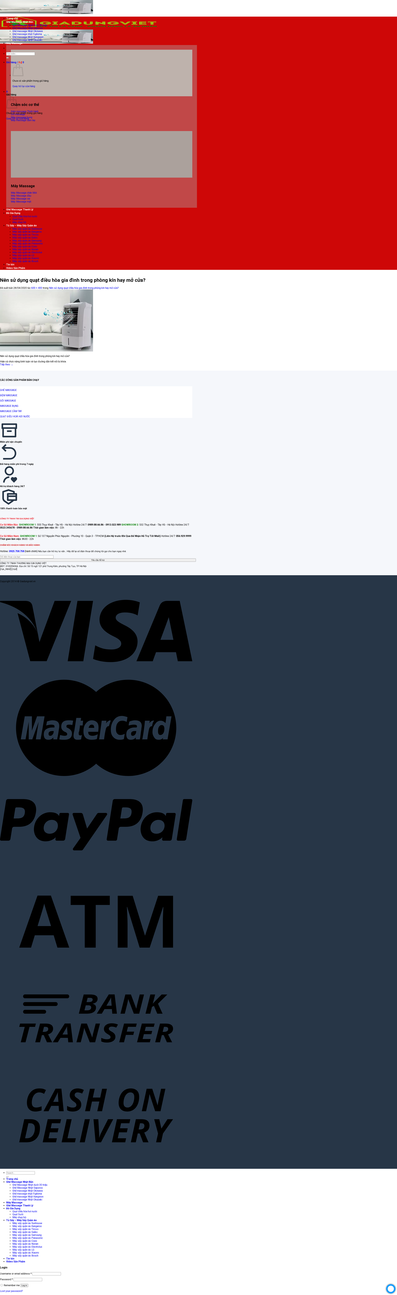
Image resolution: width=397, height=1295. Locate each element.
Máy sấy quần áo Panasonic (27, 243)
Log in (24, 1285)
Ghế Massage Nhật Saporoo (27, 28)
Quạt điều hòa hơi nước (24, 216)
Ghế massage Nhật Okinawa (27, 31)
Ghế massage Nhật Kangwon (27, 37)
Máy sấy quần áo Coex (24, 246)
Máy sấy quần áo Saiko (25, 237)
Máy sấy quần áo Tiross (25, 234)
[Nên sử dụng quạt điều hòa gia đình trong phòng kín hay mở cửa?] (46, 350)
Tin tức (10, 264)
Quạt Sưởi (17, 219)
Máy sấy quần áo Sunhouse (27, 228)
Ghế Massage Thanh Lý (19, 209)
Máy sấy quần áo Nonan (25, 249)
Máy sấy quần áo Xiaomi (25, 258)
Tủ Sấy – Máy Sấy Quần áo (21, 225)
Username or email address (16, 1273)
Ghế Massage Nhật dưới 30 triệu (29, 25)
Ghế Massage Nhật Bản (19, 21)
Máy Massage (14, 43)
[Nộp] (7, 57)
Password (6, 1279)
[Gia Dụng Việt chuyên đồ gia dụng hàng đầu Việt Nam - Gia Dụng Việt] (79, 28)
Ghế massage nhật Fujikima (27, 34)
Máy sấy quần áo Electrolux (27, 252)
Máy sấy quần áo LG (23, 255)
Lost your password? (11, 1291)
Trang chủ (12, 18)
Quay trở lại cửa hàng (23, 86)
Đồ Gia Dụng (13, 213)
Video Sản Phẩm (15, 268)
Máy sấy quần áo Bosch (25, 261)
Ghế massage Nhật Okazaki (27, 40)
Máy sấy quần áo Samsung (27, 240)
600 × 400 (36, 287)
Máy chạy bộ (19, 222)
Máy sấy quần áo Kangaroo (27, 231)
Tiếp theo (6, 364)
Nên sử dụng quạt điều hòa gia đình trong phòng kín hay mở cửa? (84, 287)
